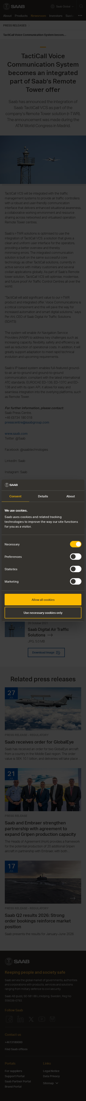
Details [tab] (43, 496)
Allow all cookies (43, 599)
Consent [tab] (15, 496)
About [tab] (70, 496)
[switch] (75, 556)
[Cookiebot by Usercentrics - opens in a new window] (63, 485)
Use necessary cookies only (43, 613)
